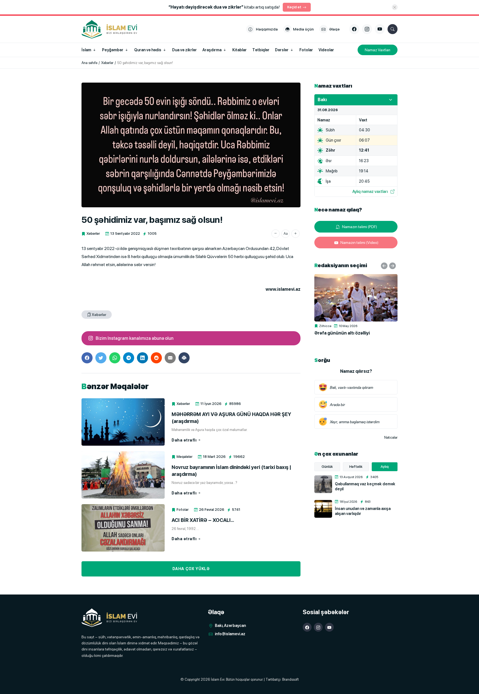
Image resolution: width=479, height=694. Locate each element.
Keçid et (294, 7)
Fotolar (182, 509)
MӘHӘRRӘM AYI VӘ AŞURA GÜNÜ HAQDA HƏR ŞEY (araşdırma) (231, 417)
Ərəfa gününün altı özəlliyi (342, 333)
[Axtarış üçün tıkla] (393, 29)
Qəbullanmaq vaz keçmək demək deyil (365, 486)
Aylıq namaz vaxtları (370, 191)
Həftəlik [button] (356, 467)
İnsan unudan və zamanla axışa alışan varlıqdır (363, 511)
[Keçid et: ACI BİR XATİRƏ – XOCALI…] (123, 528)
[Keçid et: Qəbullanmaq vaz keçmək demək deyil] (323, 484)
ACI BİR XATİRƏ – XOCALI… (203, 520)
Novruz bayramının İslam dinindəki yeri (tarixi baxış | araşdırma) (231, 470)
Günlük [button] (327, 467)
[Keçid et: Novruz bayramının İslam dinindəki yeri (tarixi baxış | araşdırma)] (123, 475)
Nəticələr (391, 437)
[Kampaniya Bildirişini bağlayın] (395, 7)
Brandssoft (290, 679)
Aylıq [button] (385, 467)
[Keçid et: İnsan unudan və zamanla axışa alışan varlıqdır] (323, 509)
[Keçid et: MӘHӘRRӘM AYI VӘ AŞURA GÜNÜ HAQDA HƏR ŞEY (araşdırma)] (123, 422)
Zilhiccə (325, 326)
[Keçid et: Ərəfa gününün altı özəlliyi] (356, 298)
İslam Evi (218, 679)
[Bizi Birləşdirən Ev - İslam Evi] (109, 617)
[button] (275, 233)
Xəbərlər (93, 233)
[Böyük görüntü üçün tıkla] (190, 145)
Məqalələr (184, 457)
